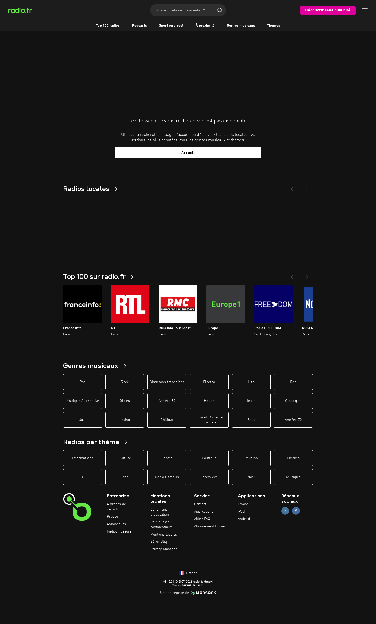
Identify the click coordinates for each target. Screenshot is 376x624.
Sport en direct (171, 25)
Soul (251, 420)
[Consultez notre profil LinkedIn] (285, 511)
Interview (209, 477)
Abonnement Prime (209, 526)
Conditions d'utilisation (159, 512)
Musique (293, 477)
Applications (203, 511)
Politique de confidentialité (161, 524)
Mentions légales (163, 534)
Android (244, 519)
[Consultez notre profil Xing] (296, 511)
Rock (125, 382)
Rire (124, 477)
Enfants (293, 458)
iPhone (243, 504)
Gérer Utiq (158, 542)
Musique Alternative (82, 401)
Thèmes (273, 25)
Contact (200, 504)
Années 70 (293, 420)
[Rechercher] (220, 10)
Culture (124, 458)
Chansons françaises (167, 382)
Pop (83, 382)
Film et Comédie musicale (209, 419)
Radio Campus (167, 477)
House (209, 401)
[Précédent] (292, 275)
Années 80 (167, 401)
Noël (251, 477)
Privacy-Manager (163, 549)
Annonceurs (116, 524)
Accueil (188, 153)
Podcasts (139, 25)
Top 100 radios (108, 25)
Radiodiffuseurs (119, 531)
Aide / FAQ (202, 519)
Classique (293, 401)
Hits (251, 382)
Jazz (82, 420)
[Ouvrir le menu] (365, 10)
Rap (293, 382)
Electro (209, 382)
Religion (251, 458)
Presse (112, 516)
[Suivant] (307, 275)
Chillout (166, 420)
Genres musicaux (241, 25)
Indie (251, 401)
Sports (166, 458)
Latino (125, 420)
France (191, 573)
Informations (82, 458)
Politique (209, 458)
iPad (241, 511)
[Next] (307, 187)
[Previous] (292, 187)
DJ (83, 477)
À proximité (205, 25)
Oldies (125, 401)
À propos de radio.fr (116, 506)
